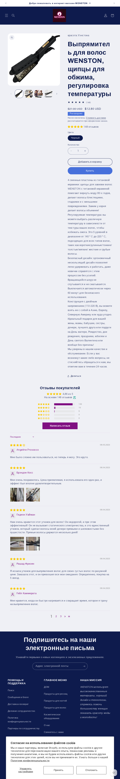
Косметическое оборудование (52, 717)
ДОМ (46, 687)
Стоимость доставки (96, 118)
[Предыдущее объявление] (6, 3)
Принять (58, 770)
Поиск (11, 690)
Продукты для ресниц (56, 694)
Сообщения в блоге (18, 697)
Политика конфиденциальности (19, 720)
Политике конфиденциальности (30, 760)
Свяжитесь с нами (54, 732)
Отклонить (91, 770)
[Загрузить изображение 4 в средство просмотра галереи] (48, 94)
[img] (17, 445)
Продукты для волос (55, 708)
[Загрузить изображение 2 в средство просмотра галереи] (29, 94)
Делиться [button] (76, 376)
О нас (47, 725)
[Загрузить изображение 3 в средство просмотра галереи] (38, 94)
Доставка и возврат (18, 704)
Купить (90, 171)
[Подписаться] (84, 666)
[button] (6, 15)
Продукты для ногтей (55, 701)
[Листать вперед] (57, 94)
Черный (75, 138)
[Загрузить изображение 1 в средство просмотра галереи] (19, 94)
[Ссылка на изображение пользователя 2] (33, 495)
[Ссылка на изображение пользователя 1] (17, 495)
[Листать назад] (11, 94)
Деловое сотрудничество (21, 711)
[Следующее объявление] (114, 3)
